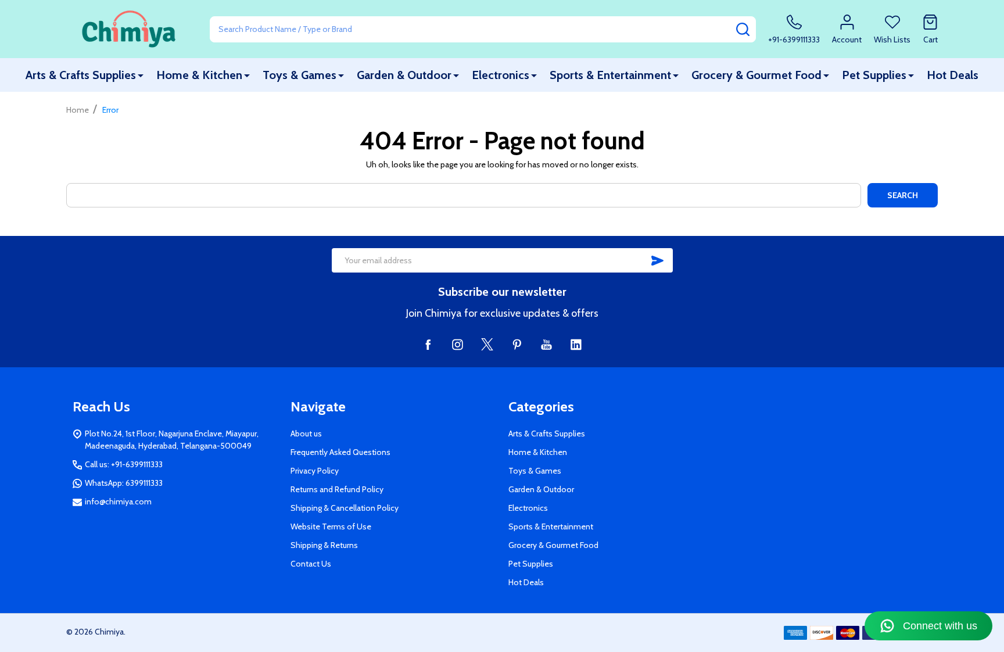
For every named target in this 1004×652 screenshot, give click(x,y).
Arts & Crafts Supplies (81, 75)
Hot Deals (952, 75)
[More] (141, 75)
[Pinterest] (517, 344)
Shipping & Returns (324, 545)
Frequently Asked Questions (340, 452)
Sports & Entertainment (610, 75)
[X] (487, 344)
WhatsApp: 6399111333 (124, 483)
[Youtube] (546, 344)
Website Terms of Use (331, 526)
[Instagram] (457, 344)
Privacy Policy (315, 470)
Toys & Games (299, 75)
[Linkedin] (576, 344)
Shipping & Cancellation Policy (345, 508)
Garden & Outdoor (404, 75)
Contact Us (311, 563)
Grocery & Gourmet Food (756, 75)
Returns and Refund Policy (337, 489)
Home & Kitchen (199, 75)
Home (77, 110)
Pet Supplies (874, 75)
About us (306, 433)
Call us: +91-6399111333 (124, 464)
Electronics (500, 75)
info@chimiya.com (118, 501)
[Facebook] (428, 344)
